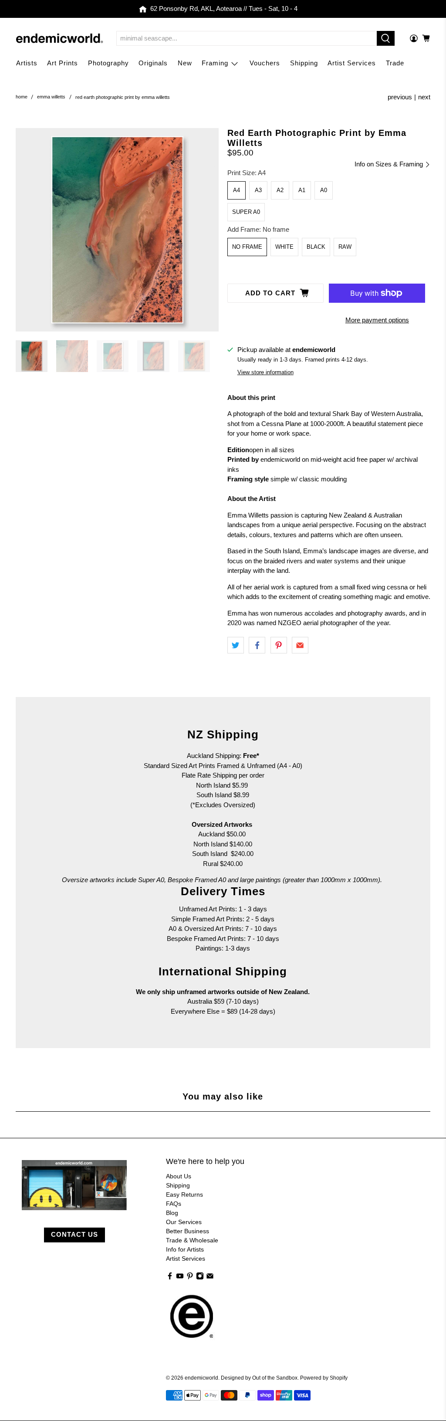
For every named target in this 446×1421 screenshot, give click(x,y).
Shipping (304, 63)
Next (424, 97)
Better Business (187, 1231)
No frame (247, 247)
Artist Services (352, 63)
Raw (344, 247)
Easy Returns (184, 1194)
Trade (395, 63)
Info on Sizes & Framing (390, 164)
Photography (108, 63)
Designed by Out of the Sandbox (259, 1377)
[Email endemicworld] (210, 1277)
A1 (301, 190)
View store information (265, 372)
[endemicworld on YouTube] (180, 1277)
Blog (172, 1212)
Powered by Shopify (324, 1377)
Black (316, 247)
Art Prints (62, 63)
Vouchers (265, 63)
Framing (215, 63)
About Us (178, 1176)
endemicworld (201, 1377)
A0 (323, 190)
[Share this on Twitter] (235, 645)
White (284, 247)
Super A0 (246, 212)
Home (21, 97)
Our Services (184, 1221)
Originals (153, 63)
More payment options (377, 320)
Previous (400, 97)
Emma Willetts (51, 97)
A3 (258, 190)
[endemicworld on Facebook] (170, 1277)
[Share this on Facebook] (257, 645)
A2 (280, 190)
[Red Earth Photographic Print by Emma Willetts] (117, 229)
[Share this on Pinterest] (278, 645)
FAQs (173, 1203)
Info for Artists (185, 1249)
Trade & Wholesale (192, 1240)
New (185, 63)
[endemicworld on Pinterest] (190, 1277)
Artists (26, 63)
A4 (236, 190)
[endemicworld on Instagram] (200, 1277)
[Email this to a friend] (300, 645)
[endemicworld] (59, 38)
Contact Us (74, 1234)
